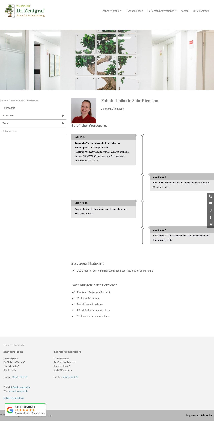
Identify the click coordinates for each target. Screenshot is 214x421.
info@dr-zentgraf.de (20, 387)
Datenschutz (207, 415)
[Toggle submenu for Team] (62, 123)
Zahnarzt (13, 100)
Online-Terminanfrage (13, 398)
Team (20, 100)
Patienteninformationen (161, 10)
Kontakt (185, 10)
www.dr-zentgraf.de (18, 391)
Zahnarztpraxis (111, 10)
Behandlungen (134, 10)
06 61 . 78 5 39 (19, 377)
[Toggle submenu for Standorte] (62, 115)
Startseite (4, 100)
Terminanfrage (201, 10)
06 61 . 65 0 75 (70, 377)
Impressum (192, 415)
